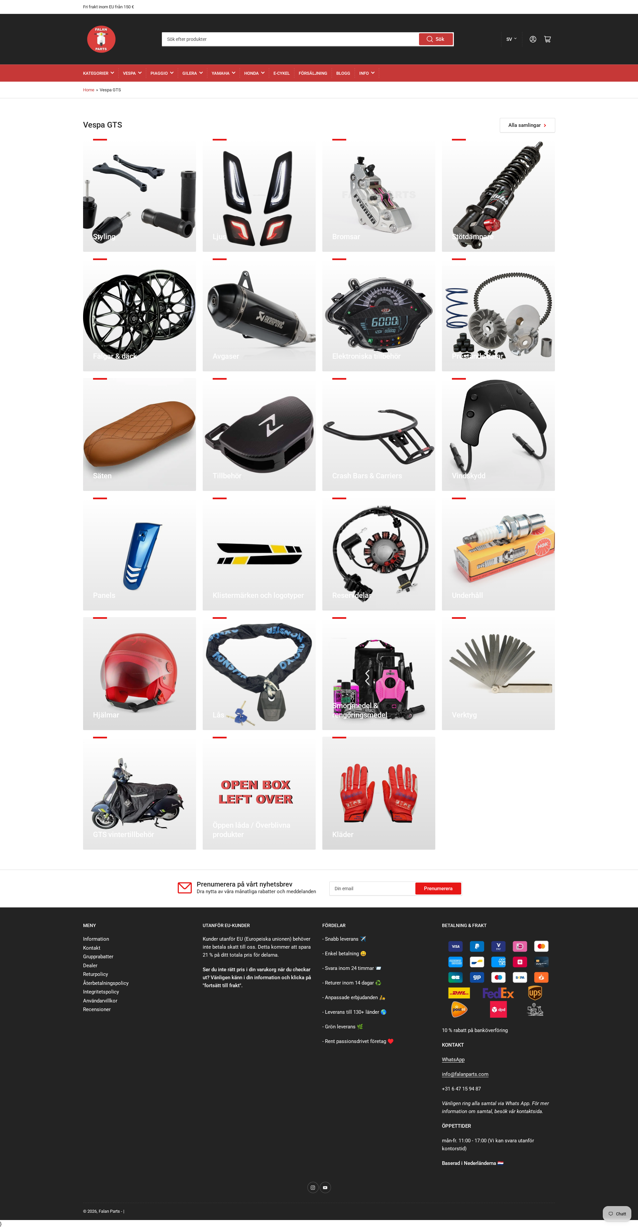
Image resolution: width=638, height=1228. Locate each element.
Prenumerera (438, 889)
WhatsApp (453, 1060)
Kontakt (91, 948)
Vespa (129, 73)
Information (96, 939)
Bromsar (346, 237)
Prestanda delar (477, 356)
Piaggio (159, 73)
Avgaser (226, 356)
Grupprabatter (98, 957)
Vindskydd (468, 476)
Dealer (90, 966)
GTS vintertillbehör (123, 834)
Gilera (189, 73)
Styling (104, 237)
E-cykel (281, 73)
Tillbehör (227, 476)
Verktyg (464, 715)
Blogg (343, 73)
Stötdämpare (473, 237)
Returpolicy (95, 974)
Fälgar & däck (115, 356)
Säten (102, 476)
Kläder (343, 834)
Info (364, 73)
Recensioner (97, 1009)
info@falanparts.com (465, 1074)
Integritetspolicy (101, 992)
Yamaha (221, 73)
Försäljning (313, 73)
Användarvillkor (100, 1001)
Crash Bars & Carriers (367, 476)
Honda (251, 73)
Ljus (219, 237)
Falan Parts (109, 1211)
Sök (440, 39)
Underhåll (467, 595)
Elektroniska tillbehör (366, 356)
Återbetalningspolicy (106, 983)
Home (88, 89)
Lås (218, 715)
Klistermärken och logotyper (258, 595)
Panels (104, 595)
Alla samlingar (524, 125)
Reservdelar (352, 595)
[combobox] (308, 39)
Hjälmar (106, 715)
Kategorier (95, 73)
